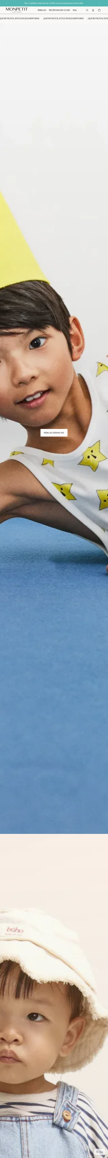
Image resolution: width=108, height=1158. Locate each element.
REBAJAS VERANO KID (54, 432)
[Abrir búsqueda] (87, 10)
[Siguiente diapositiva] (99, 3)
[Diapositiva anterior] (7, 3)
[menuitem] (75, 10)
